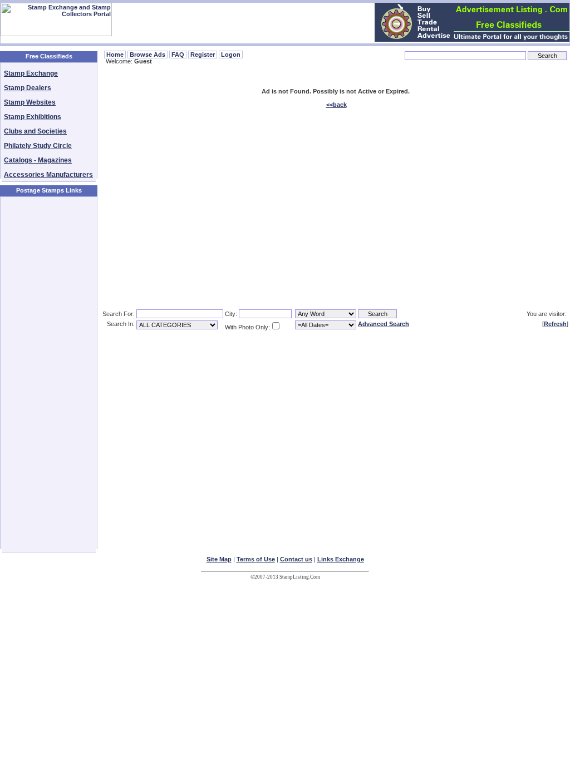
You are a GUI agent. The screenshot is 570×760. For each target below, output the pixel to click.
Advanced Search (383, 323)
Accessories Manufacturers (48, 175)
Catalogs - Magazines (38, 160)
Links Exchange (340, 559)
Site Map (219, 559)
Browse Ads (147, 54)
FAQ (177, 54)
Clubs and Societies (35, 131)
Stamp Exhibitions (32, 117)
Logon (230, 54)
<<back (336, 104)
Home (115, 54)
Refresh (555, 323)
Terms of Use (256, 559)
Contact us (296, 559)
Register (202, 54)
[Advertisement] (49, 373)
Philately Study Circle (38, 146)
